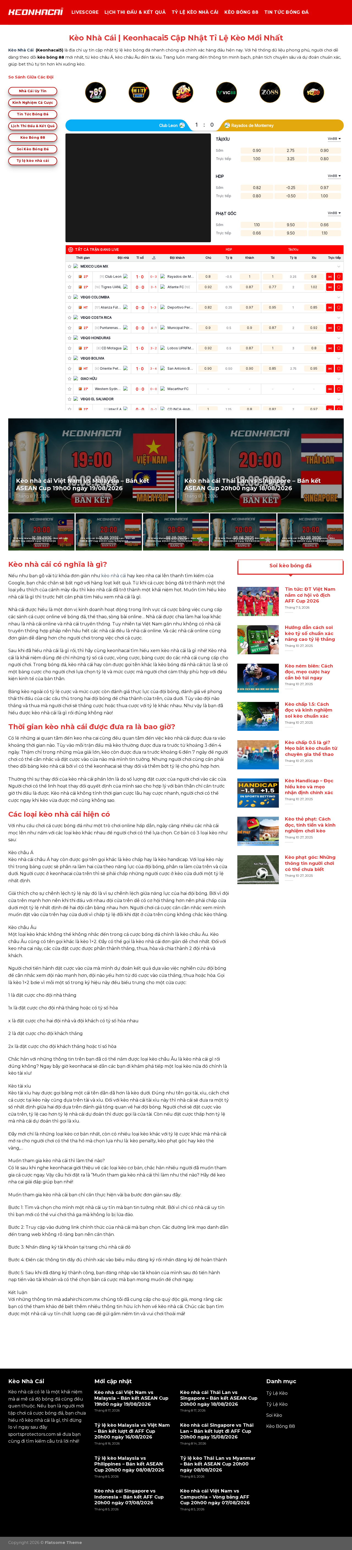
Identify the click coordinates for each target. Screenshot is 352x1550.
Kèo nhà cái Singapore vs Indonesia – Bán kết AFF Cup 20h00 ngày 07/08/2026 (308, 539)
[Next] (323, 98)
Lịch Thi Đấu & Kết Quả (135, 12)
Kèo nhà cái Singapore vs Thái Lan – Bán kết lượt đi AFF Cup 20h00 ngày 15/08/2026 (107, 539)
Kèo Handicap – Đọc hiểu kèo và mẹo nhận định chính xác (309, 786)
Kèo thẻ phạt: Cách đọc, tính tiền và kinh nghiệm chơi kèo (310, 825)
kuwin (15, 1326)
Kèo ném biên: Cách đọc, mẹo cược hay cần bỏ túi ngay (309, 671)
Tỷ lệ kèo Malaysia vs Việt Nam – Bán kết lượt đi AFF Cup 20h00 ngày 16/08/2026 (40, 539)
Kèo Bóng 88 (241, 12)
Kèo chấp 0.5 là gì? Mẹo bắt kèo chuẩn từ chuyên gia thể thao (311, 748)
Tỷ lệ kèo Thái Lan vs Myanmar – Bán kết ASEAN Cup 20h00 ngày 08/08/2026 (239, 539)
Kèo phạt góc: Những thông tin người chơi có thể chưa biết (310, 863)
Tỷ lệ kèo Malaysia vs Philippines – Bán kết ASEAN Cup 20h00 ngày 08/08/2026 (173, 539)
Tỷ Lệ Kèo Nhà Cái (195, 12)
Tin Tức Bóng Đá (286, 12)
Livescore (85, 12)
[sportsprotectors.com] (35, 12)
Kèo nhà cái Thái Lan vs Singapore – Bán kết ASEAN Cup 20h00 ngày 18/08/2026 (252, 484)
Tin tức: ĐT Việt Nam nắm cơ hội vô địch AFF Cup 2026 (310, 595)
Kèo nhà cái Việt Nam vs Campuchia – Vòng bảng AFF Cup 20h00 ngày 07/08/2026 (215, 1496)
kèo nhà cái (113, 575)
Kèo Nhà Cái (21, 50)
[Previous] (86, 98)
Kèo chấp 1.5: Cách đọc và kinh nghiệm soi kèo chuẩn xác (308, 710)
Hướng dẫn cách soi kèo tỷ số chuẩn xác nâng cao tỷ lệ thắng (310, 633)
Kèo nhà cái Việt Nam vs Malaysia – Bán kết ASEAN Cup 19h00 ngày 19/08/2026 (82, 484)
